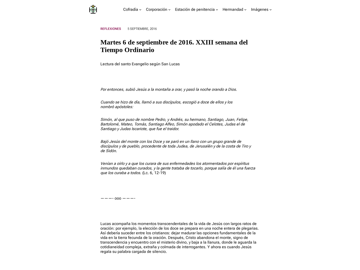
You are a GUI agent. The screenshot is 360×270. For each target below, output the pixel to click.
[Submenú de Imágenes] (270, 9)
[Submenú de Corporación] (169, 9)
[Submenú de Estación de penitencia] (217, 9)
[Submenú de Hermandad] (245, 9)
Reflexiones (110, 29)
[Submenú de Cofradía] (140, 9)
